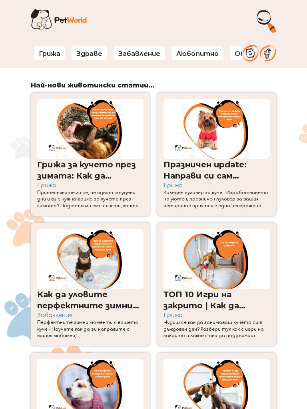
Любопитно (197, 54)
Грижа (49, 54)
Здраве (89, 54)
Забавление (139, 54)
